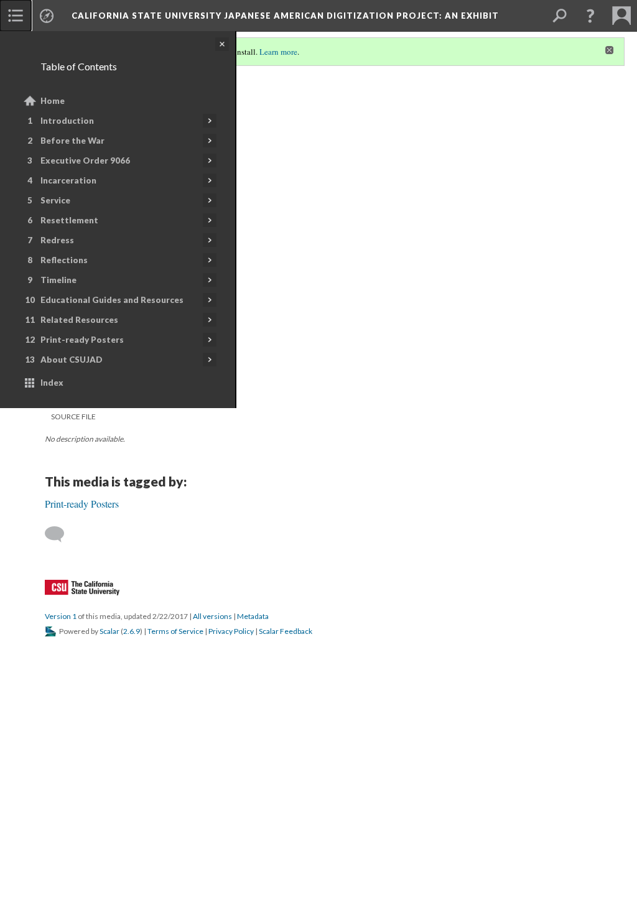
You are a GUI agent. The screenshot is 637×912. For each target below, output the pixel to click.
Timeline (58, 280)
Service (55, 200)
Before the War (72, 141)
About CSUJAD (71, 360)
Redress (57, 240)
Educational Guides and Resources (112, 300)
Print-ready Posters (82, 340)
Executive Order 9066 (85, 160)
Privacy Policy (231, 631)
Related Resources (79, 320)
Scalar (109, 631)
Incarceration (68, 180)
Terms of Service (175, 631)
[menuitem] (15, 15)
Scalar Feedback (285, 631)
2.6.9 (131, 631)
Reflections (64, 260)
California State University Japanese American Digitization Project (285, 16)
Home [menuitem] (52, 101)
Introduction (67, 121)
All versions (212, 616)
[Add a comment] (60, 534)
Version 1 (61, 616)
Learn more (278, 51)
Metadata (253, 616)
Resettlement (69, 220)
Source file (73, 416)
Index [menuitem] (51, 383)
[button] (590, 15)
